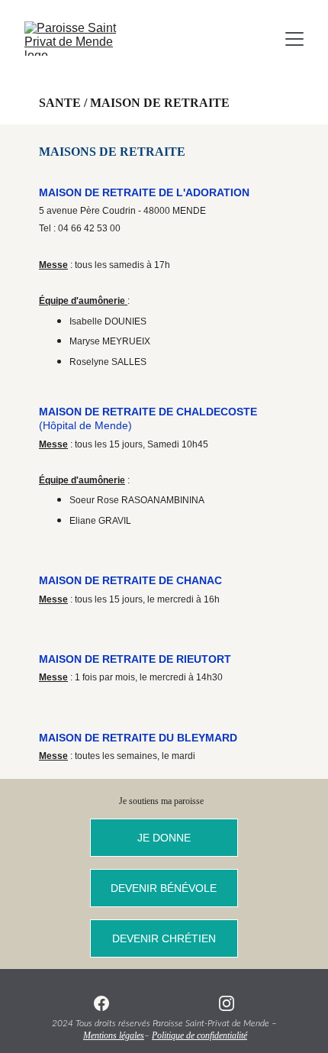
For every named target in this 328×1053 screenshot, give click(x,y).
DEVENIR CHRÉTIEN (164, 938)
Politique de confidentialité (199, 1035)
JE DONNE (164, 838)
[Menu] (294, 39)
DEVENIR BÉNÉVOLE (164, 888)
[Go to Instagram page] (226, 1003)
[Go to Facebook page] (101, 1003)
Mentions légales (113, 1035)
